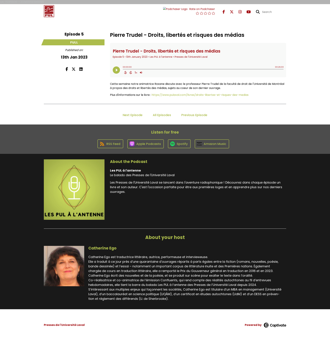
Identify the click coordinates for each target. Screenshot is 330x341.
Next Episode (132, 115)
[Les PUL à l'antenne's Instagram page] (238, 12)
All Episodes (162, 115)
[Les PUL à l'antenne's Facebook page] (224, 12)
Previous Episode (194, 115)
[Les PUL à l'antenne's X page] (230, 12)
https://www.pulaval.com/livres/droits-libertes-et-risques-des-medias (200, 95)
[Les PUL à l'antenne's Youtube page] (246, 12)
